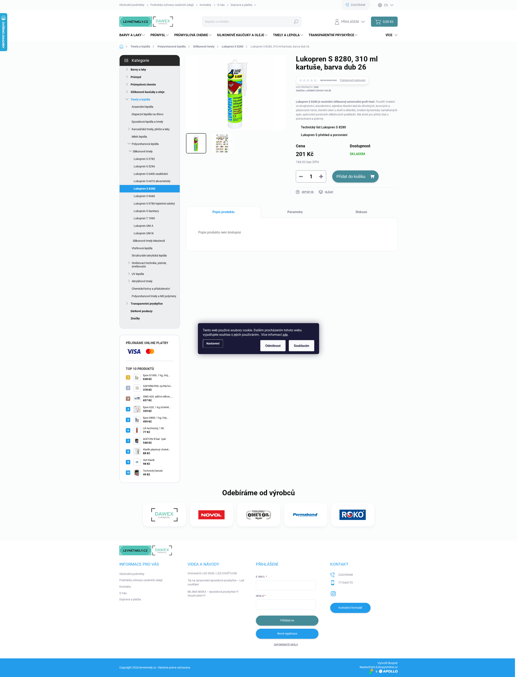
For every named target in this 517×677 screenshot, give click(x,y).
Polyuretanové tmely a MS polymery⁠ (154, 296)
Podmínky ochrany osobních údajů (172, 4)
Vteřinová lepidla (142, 248)
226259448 (345, 574)
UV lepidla (138, 274)
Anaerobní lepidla (142, 106)
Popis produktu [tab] (223, 212)
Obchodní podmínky (131, 4)
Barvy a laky (138, 69)
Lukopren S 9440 (144, 196)
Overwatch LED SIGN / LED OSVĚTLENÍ (212, 573)
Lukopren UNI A (143, 225)
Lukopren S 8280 (144, 188)
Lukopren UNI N (143, 233)
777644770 (345, 582)
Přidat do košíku (350, 176)
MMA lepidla (139, 136)
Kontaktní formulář (350, 607)
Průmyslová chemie (143, 84)
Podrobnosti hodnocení (353, 80)
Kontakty (205, 4)
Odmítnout (273, 345)
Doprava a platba (241, 4)
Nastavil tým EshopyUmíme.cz (379, 667)
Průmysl (136, 77)
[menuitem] (132, 35)
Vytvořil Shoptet (388, 663)
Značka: (313, 90)
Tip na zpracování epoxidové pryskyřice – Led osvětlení (216, 582)
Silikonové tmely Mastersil (149, 240)
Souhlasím (301, 345)
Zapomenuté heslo (286, 644)
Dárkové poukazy (141, 311)
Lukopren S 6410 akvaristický (152, 181)
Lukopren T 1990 (144, 218)
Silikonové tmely (143, 151)
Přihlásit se (287, 620)
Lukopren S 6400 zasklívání (151, 173)
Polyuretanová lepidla (145, 144)
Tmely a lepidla (140, 99)
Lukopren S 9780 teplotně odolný (154, 203)
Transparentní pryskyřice (147, 303)
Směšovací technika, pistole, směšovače (149, 264)
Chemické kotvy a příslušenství (151, 288)
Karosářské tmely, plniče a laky (151, 129)
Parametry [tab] (295, 212)
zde (285, 334)
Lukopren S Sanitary (146, 211)
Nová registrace (287, 633)
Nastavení (213, 343)
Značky (135, 318)
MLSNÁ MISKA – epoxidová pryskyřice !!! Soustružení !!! (213, 593)
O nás (221, 4)
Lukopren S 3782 (144, 159)
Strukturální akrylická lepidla (149, 255)
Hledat (296, 21)
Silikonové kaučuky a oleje (148, 92)
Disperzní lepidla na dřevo (147, 114)
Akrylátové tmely (142, 281)
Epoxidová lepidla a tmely (147, 121)
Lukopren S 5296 (144, 166)
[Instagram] (333, 593)
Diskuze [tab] (361, 212)
